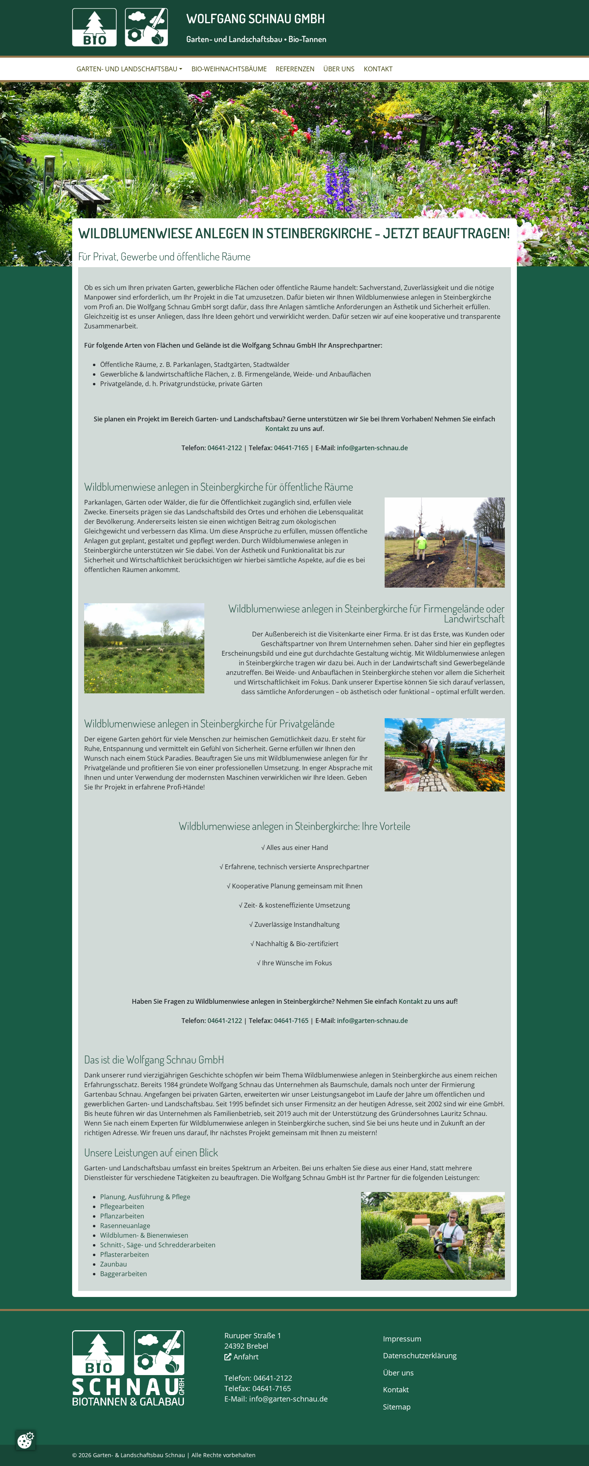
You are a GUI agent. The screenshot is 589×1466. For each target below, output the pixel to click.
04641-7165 (291, 447)
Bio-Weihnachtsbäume (229, 68)
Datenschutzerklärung (420, 1355)
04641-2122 (225, 447)
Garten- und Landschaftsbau (127, 68)
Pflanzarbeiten (122, 1216)
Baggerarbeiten (123, 1273)
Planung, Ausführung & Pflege (145, 1196)
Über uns (339, 68)
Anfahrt (245, 1356)
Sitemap (397, 1407)
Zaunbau (113, 1264)
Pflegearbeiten (122, 1206)
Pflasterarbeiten (124, 1254)
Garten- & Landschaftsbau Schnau (139, 1455)
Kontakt (378, 68)
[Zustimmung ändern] (25, 1440)
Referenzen (295, 68)
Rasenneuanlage (125, 1225)
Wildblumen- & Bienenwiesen (144, 1235)
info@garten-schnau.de (372, 447)
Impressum (402, 1338)
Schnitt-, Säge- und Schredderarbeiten (158, 1244)
